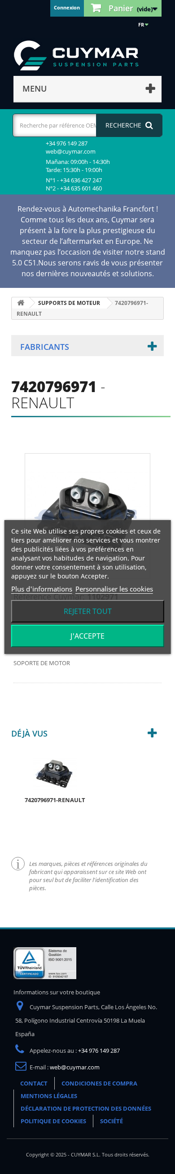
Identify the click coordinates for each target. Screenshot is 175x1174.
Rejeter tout (88, 611)
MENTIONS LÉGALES (49, 1096)
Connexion (67, 7)
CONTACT (34, 1083)
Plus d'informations (41, 588)
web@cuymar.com (75, 1067)
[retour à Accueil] (20, 303)
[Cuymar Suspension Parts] (80, 56)
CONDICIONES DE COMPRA (99, 1083)
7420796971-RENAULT (55, 800)
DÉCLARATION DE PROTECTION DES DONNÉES (86, 1108)
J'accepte (87, 636)
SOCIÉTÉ (111, 1121)
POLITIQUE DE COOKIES (53, 1121)
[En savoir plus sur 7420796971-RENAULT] (55, 773)
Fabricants (44, 346)
